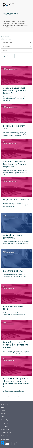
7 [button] (22, 396)
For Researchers (6, 433)
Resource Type (10, 42)
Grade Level (9, 46)
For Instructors (5, 429)
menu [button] (29, 4)
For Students (5, 426)
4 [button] (15, 396)
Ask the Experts (6, 420)
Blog (2, 407)
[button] (26, 396)
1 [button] (5, 396)
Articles (3, 413)
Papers (3, 410)
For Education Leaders (8, 436)
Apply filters (7, 56)
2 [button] (8, 396)
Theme (8, 50)
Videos (3, 417)
